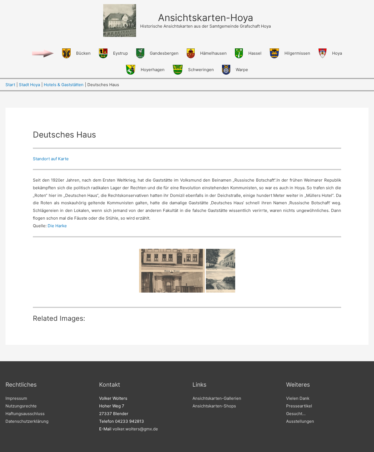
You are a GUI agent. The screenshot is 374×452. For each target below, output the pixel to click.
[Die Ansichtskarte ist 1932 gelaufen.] (172, 271)
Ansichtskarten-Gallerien (216, 398)
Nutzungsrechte (21, 406)
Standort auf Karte (51, 158)
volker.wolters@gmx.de (135, 428)
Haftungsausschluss (25, 413)
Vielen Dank (297, 398)
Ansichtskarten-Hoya (205, 17)
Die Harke (57, 225)
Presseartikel (299, 406)
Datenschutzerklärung (26, 421)
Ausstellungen (300, 421)
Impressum (16, 398)
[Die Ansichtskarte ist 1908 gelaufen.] (220, 271)
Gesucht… (296, 413)
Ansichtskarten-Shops (214, 406)
